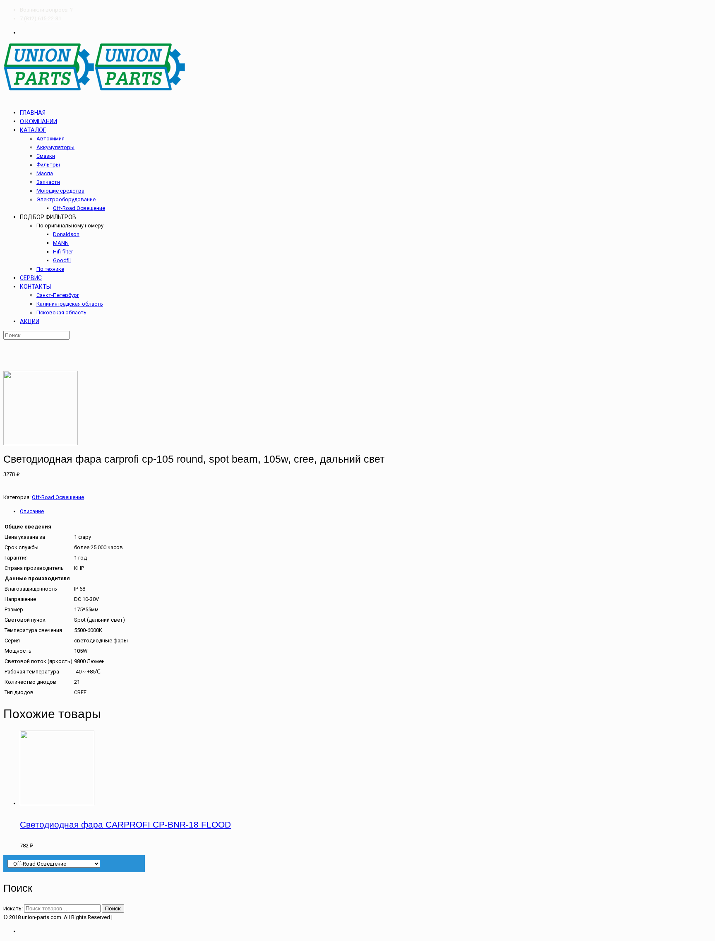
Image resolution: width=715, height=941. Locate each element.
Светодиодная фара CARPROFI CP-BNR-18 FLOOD (125, 824)
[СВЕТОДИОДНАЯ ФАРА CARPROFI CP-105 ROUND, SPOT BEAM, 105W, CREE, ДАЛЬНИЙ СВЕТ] (40, 443)
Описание (32, 511)
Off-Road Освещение (58, 497)
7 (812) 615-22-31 (40, 18)
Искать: (13, 908)
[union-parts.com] (94, 89)
